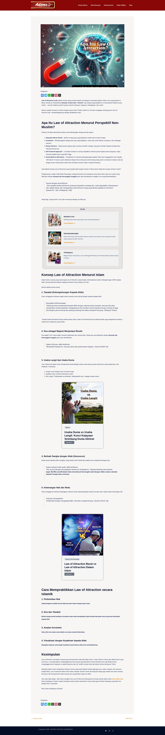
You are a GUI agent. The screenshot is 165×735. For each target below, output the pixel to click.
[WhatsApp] (113, 730)
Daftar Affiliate (121, 5)
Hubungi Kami (108, 5)
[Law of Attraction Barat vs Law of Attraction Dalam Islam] (82, 534)
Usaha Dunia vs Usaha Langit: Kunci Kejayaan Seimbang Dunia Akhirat (79, 435)
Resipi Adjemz (82, 5)
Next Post (130, 718)
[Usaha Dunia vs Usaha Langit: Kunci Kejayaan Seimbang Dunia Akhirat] (82, 403)
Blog (130, 5)
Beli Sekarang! (95, 5)
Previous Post (36, 718)
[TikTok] (109, 730)
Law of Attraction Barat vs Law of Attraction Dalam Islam (80, 567)
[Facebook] (106, 730)
